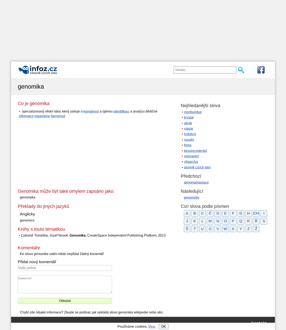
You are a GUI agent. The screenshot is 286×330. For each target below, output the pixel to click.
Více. (152, 326)
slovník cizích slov (197, 167)
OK (163, 326)
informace (26, 116)
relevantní (191, 156)
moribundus (193, 112)
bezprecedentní (195, 151)
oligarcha (191, 161)
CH (256, 213)
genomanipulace (196, 182)
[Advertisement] (143, 29)
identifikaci (121, 111)
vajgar (188, 128)
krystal (189, 117)
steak (188, 123)
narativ (189, 139)
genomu (58, 116)
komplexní (91, 111)
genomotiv (191, 197)
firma (187, 145)
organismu (42, 116)
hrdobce (190, 134)
